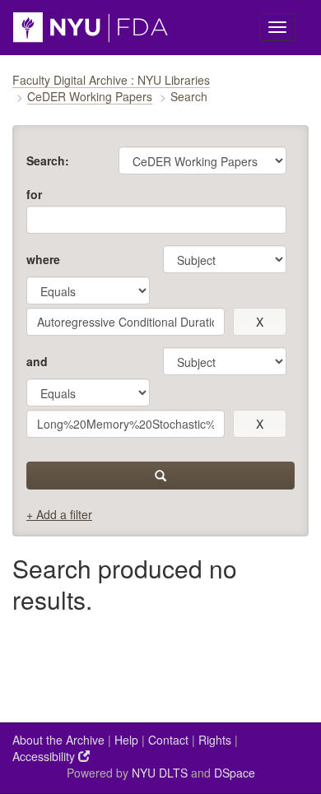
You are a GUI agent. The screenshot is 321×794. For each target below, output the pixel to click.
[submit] (160, 476)
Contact (168, 739)
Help (126, 739)
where (43, 259)
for (34, 194)
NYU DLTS (160, 772)
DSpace (234, 772)
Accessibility (45, 756)
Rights (214, 739)
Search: (47, 160)
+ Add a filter (59, 514)
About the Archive (58, 739)
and (37, 361)
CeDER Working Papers (89, 96)
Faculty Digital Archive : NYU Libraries (111, 80)
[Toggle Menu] (277, 27)
